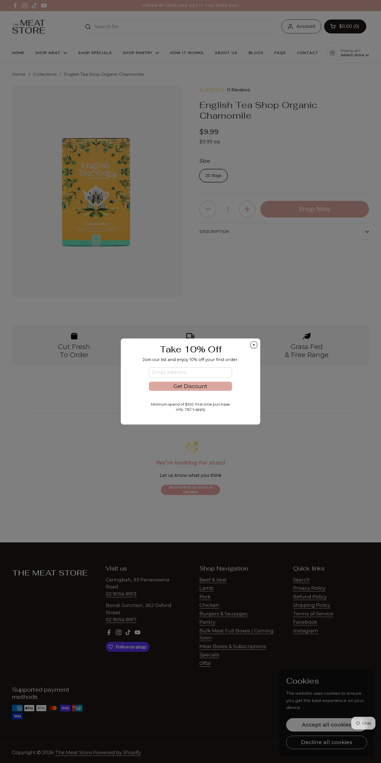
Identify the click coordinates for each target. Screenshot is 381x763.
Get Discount (190, 386)
